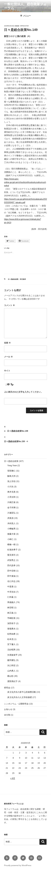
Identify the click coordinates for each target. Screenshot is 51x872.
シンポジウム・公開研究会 (16, 704)
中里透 (10, 586)
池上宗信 (11, 481)
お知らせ (8, 709)
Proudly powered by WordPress (17, 865)
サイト (7, 370)
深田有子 (11, 623)
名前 (7, 343)
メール (8, 356)
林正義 (10, 613)
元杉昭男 (11, 649)
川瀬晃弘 (11, 513)
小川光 (10, 486)
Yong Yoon (12, 465)
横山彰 (10, 676)
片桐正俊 (11, 502)
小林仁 (10, 539)
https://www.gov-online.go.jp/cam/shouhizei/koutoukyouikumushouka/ (25, 182)
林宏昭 (10, 607)
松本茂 (10, 639)
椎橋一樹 (11, 544)
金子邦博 (11, 507)
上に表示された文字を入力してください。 (23, 392)
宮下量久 (11, 644)
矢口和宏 (11, 665)
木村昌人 (11, 523)
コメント (9, 305)
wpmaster (24, 26)
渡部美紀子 (12, 681)
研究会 (7, 687)
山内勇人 (11, 671)
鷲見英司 (11, 555)
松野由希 (11, 634)
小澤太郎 (11, 497)
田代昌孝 (23, 279)
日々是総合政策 (13, 279)
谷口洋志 (11, 581)
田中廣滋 (11, 576)
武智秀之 (11, 560)
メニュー (27, 16)
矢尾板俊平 (12, 655)
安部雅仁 (11, 471)
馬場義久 (11, 602)
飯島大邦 (11, 476)
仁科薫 (10, 597)
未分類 (7, 715)
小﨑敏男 (11, 528)
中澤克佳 (11, 592)
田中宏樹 (11, 571)
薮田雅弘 (11, 660)
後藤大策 (11, 534)
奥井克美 (11, 492)
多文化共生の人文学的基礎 (19, 697)
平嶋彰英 (11, 618)
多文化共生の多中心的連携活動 (21, 692)
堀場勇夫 (11, 628)
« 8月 (12, 778)
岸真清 (10, 518)
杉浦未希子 (12, 549)
